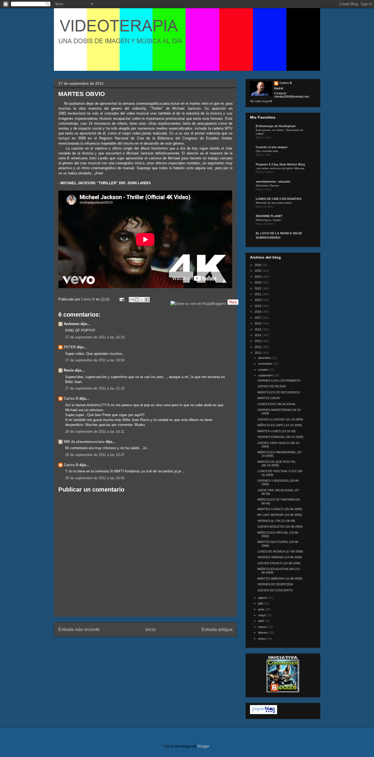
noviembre (265, 363)
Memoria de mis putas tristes (274, 202)
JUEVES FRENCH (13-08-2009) (279, 563)
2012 (258, 347)
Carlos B (88, 299)
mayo (262, 615)
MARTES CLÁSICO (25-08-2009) (279, 509)
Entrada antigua (217, 629)
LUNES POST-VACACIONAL (276, 404)
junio (261, 609)
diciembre (265, 357)
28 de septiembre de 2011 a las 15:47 (95, 455)
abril (261, 620)
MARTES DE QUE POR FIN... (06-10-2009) (277, 463)
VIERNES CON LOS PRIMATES (278, 380)
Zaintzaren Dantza (267, 185)
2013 (258, 341)
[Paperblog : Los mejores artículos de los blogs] (263, 713)
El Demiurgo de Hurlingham (276, 126)
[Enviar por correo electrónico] (131, 299)
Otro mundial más (267, 151)
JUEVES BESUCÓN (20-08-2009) (280, 526)
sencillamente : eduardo (273, 181)
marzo (262, 627)
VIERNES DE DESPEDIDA (275, 584)
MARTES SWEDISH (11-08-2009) (279, 578)
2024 (258, 276)
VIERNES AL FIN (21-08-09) (276, 520)
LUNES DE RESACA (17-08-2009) (280, 551)
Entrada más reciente (79, 629)
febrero (263, 632)
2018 (258, 311)
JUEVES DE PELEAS (271, 386)
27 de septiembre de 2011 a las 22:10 (95, 388)
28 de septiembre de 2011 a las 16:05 (95, 478)
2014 (258, 335)
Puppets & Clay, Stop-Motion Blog (280, 164)
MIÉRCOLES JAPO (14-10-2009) (279, 425)
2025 (258, 270)
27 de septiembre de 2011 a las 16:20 (95, 337)
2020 (258, 300)
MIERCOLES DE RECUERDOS (278, 392)
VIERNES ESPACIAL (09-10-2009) (280, 437)
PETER (70, 347)
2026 (258, 265)
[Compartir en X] (142, 299)
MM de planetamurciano (84, 442)
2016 (258, 323)
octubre (263, 369)
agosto (263, 597)
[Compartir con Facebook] (147, 299)
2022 (258, 288)
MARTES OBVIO (268, 398)
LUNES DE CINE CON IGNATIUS (278, 198)
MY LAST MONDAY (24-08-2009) (279, 514)
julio (261, 603)
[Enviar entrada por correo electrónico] (122, 299)
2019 (258, 306)
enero (262, 638)
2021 (258, 294)
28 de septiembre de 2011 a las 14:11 (94, 431)
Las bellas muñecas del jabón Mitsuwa (280, 168)
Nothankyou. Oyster (268, 219)
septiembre (266, 375)
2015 (258, 329)
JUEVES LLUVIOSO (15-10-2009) (280, 419)
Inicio (150, 629)
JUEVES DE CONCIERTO (275, 590)
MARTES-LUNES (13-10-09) (276, 431)
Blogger (203, 746)
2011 (258, 352)
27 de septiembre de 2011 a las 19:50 (95, 360)
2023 (258, 282)
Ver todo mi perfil (261, 101)
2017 (258, 317)
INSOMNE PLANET (269, 216)
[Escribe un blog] (136, 299)
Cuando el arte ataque (271, 147)
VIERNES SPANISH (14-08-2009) (279, 557)
